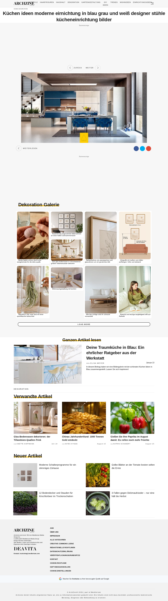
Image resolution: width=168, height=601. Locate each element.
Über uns (54, 532)
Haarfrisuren (47, 2)
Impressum (55, 536)
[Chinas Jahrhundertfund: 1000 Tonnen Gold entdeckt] (84, 418)
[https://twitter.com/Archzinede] (146, 539)
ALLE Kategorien (58, 540)
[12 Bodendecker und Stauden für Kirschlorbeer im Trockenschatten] (25, 503)
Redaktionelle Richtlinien (62, 547)
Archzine (25, 4)
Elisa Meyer (97, 363)
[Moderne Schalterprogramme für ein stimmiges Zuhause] (25, 475)
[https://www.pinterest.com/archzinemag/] (138, 539)
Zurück (77, 68)
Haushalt (60, 2)
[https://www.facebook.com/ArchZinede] (130, 539)
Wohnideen (125, 2)
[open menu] (152, 3)
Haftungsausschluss (60, 567)
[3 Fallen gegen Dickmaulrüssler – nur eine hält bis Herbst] (98, 503)
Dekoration (73, 2)
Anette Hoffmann (25, 444)
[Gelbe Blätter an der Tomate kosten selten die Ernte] (98, 475)
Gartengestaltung (91, 2)
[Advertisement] (84, 43)
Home (16, 9)
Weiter (90, 68)
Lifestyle (33, 2)
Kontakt (54, 559)
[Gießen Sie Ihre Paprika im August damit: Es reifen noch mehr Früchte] (132, 418)
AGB (52, 528)
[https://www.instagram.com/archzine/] (134, 539)
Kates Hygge (71, 444)
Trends (114, 2)
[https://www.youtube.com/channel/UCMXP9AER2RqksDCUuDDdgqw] (142, 539)
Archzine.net (26, 531)
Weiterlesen (29, 148)
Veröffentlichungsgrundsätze (65, 555)
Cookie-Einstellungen (60, 571)
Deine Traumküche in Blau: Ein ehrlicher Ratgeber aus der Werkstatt (115, 352)
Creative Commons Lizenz (62, 544)
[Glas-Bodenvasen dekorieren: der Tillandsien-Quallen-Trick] (35, 418)
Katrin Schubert (121, 444)
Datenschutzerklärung (61, 551)
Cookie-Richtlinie (58, 563)
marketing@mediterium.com (30, 553)
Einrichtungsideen (142, 2)
